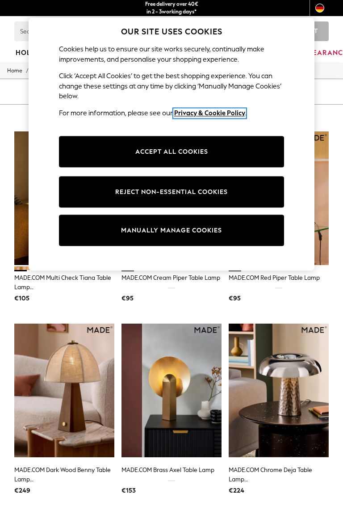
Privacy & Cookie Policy (209, 113)
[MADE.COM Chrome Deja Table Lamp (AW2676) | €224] (279, 390)
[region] (171, 144)
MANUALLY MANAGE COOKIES (171, 230)
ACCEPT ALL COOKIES (171, 152)
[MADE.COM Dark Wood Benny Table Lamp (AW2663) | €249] (64, 390)
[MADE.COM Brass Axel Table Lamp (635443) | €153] (171, 390)
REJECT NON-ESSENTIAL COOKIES (171, 192)
